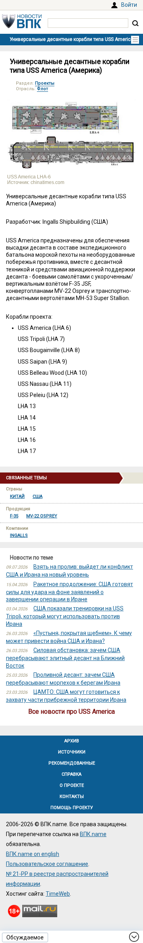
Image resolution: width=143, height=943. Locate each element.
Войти (129, 5)
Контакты (72, 796)
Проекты (44, 83)
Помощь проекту (71, 807)
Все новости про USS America (71, 711)
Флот (42, 88)
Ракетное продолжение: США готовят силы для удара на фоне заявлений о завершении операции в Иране (69, 591)
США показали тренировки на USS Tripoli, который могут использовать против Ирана (65, 616)
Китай (17, 496)
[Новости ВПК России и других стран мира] (22, 26)
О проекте (72, 785)
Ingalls (19, 535)
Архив (71, 741)
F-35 (14, 516)
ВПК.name (93, 834)
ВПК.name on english (32, 854)
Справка (71, 774)
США (38, 496)
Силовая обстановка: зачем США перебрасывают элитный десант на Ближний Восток (65, 657)
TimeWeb (58, 894)
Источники (71, 752)
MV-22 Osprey (41, 516)
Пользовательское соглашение (47, 864)
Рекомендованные (71, 763)
